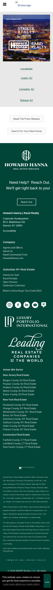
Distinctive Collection (14, 285)
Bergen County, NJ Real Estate (19, 380)
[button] (26, 202)
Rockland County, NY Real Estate (20, 405)
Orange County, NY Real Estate (19, 408)
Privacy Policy (37, 560)
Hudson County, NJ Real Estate (19, 387)
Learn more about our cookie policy (21, 584)
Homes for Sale (11, 275)
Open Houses (10, 282)
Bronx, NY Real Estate (14, 415)
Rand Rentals (10, 278)
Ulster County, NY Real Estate (18, 426)
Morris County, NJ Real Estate (18, 391)
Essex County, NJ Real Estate (18, 394)
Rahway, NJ (26, 100)
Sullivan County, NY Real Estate (20, 422)
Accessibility (9, 231)
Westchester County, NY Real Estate (22, 412)
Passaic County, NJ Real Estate (19, 384)
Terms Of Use (15, 560)
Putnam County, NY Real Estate (19, 429)
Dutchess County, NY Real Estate (20, 419)
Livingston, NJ (26, 89)
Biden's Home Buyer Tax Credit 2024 (22, 291)
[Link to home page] (26, 4)
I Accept (47, 580)
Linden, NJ (26, 78)
